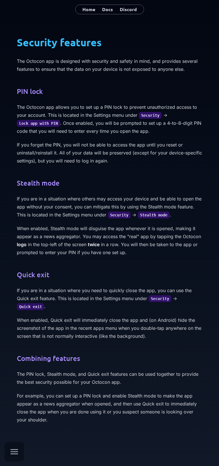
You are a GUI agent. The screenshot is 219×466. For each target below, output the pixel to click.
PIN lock (30, 91)
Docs (107, 9)
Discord (128, 9)
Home (88, 9)
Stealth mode (38, 182)
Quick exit (33, 274)
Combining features (48, 358)
